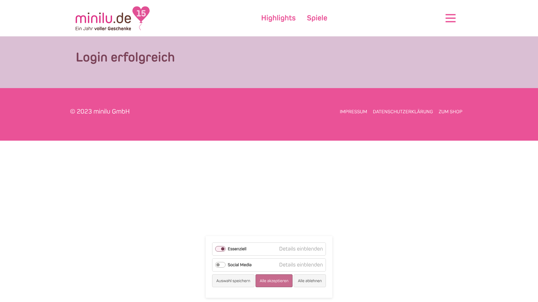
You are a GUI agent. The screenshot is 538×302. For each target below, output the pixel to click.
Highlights (278, 18)
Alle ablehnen (310, 280)
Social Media (240, 265)
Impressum (353, 111)
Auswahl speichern (233, 280)
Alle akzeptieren (274, 280)
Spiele (317, 18)
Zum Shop (450, 111)
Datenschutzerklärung (403, 111)
